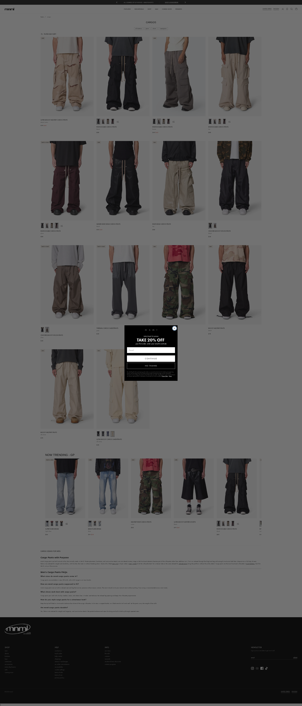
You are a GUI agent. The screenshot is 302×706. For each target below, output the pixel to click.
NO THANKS (151, 366)
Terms (170, 376)
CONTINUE (151, 358)
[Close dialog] (174, 328)
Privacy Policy (165, 376)
